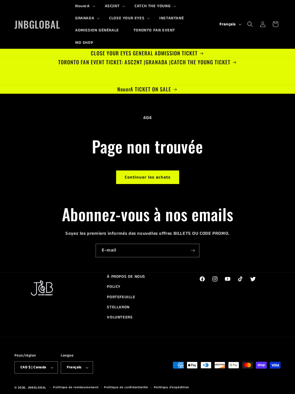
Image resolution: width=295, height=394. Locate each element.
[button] (83, 6)
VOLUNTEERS (120, 317)
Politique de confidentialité (126, 387)
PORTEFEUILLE (121, 297)
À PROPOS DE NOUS (126, 276)
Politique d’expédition (171, 387)
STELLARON (118, 307)
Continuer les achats (148, 177)
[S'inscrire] (192, 250)
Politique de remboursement (75, 387)
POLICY (113, 287)
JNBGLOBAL (37, 387)
